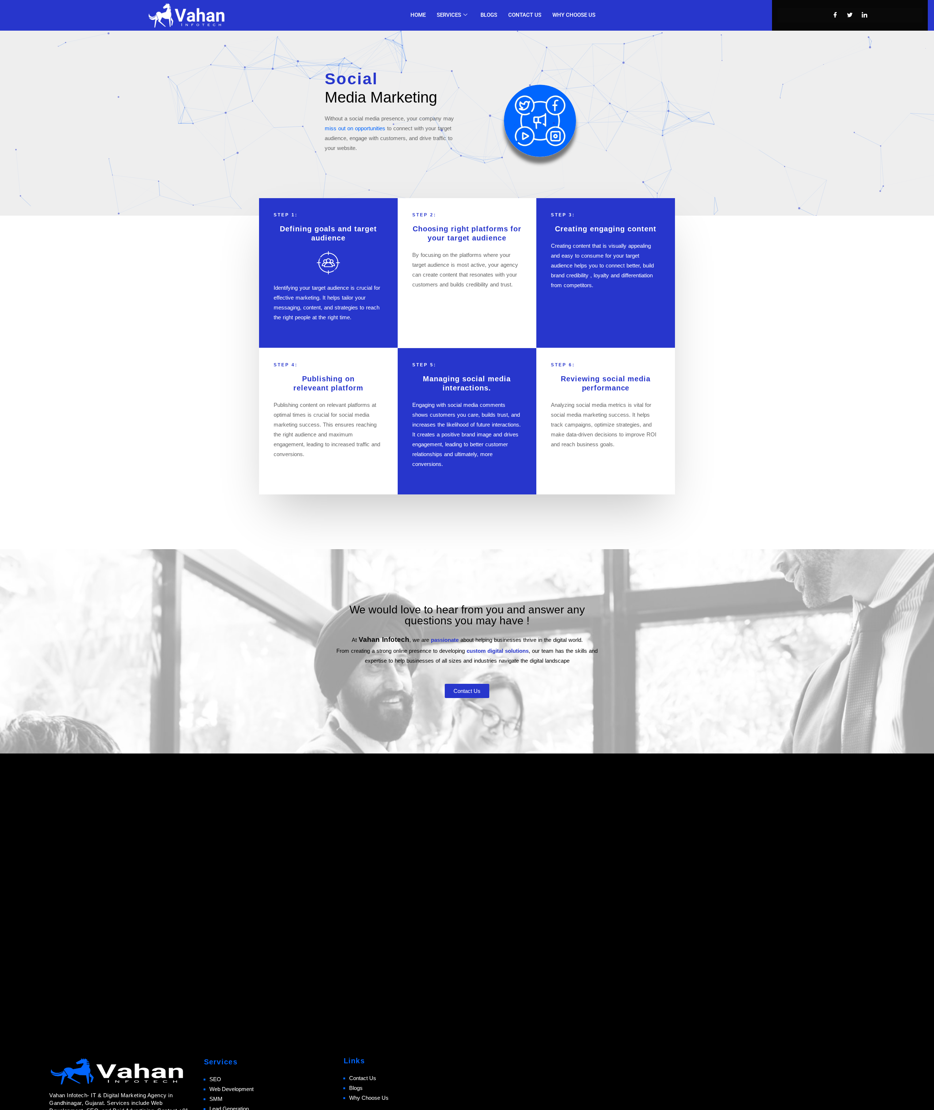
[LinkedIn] (864, 15)
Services (449, 15)
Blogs (488, 15)
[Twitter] (850, 15)
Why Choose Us (369, 1098)
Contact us (524, 15)
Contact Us (362, 1078)
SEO (215, 1079)
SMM (216, 1099)
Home (418, 15)
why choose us (573, 15)
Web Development (231, 1089)
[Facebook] (835, 15)
